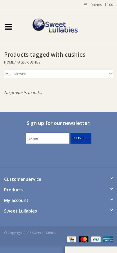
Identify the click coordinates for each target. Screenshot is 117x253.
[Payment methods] (71, 239)
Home (9, 62)
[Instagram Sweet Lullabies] (63, 154)
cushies (33, 62)
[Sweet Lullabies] (66, 26)
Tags (20, 62)
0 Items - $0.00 (101, 4)
